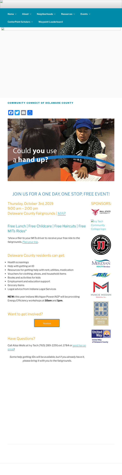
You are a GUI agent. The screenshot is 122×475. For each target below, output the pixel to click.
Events (84, 14)
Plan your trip (30, 241)
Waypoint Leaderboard (50, 21)
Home (11, 14)
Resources (66, 14)
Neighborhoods (45, 14)
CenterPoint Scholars (19, 21)
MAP (62, 213)
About (25, 14)
